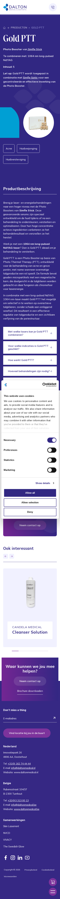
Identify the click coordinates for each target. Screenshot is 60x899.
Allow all (30, 492)
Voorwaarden (10, 876)
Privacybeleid (30, 870)
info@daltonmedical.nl (23, 768)
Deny (30, 512)
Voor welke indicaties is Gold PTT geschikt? (28, 347)
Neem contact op (30, 525)
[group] (30, 607)
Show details (43, 483)
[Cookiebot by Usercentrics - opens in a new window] (42, 385)
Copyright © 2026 (12, 869)
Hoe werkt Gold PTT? (21, 360)
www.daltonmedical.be (26, 809)
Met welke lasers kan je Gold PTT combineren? (28, 333)
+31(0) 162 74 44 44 (19, 763)
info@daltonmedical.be (23, 804)
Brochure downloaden (30, 690)
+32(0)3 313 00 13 (18, 800)
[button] (5, 556)
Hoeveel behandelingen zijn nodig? (29, 371)
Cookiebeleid (48, 870)
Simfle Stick (34, 49)
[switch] (51, 450)
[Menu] (53, 892)
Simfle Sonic (30, 77)
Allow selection (30, 502)
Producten (19, 27)
